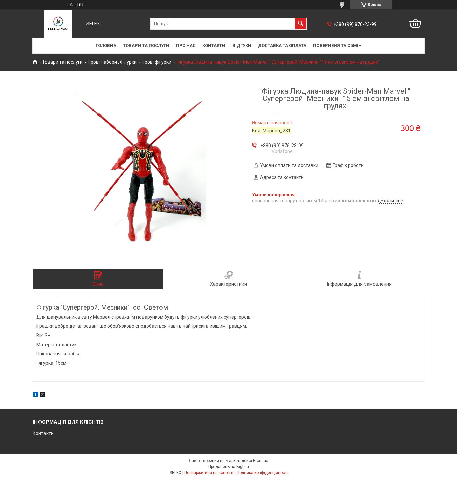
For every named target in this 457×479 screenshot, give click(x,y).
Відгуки (241, 45)
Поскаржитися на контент (209, 472)
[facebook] (35, 395)
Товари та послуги (146, 45)
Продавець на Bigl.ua (228, 466)
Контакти (213, 45)
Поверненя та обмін (337, 45)
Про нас (186, 45)
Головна (106, 45)
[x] (42, 395)
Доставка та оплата (282, 45)
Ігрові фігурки (156, 62)
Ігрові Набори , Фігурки (112, 62)
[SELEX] (58, 23)
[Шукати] (300, 23)
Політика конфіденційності (262, 472)
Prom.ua (260, 460)
